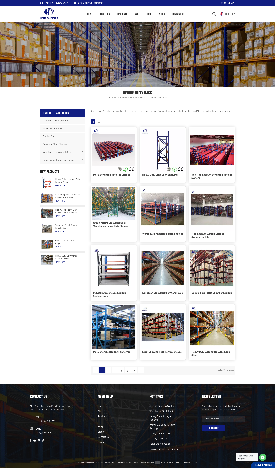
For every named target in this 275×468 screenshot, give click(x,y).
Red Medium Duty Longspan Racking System (211, 176)
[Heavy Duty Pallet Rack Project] (47, 244)
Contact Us (178, 14)
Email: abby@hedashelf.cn (90, 3)
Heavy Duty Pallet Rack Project (66, 242)
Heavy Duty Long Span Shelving (160, 174)
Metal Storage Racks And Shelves (111, 352)
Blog (149, 14)
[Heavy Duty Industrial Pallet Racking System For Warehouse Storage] (47, 183)
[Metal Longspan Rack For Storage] (113, 150)
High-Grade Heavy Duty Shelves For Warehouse (66, 211)
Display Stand (49, 136)
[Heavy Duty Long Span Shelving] (163, 150)
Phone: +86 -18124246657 (56, 3)
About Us (105, 14)
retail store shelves (159, 443)
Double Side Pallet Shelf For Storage (211, 293)
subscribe (214, 428)
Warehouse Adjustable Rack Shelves (162, 233)
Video (162, 14)
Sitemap (186, 463)
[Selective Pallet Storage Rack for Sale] (47, 229)
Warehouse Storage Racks (132, 98)
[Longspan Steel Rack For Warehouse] (163, 268)
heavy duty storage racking (160, 418)
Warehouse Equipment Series (57, 152)
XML (178, 463)
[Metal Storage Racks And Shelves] (113, 327)
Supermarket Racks (52, 128)
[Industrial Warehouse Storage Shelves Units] (113, 268)
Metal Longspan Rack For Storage (111, 174)
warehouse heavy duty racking (162, 427)
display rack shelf (159, 438)
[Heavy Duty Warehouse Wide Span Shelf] (212, 327)
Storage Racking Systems (162, 406)
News (101, 442)
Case (137, 14)
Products (122, 14)
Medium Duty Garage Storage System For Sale (207, 235)
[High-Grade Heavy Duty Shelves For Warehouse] (47, 214)
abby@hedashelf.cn (46, 432)
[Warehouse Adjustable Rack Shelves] (163, 209)
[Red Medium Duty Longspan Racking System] (212, 150)
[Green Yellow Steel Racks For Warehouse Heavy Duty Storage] (113, 203)
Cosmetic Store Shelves (55, 144)
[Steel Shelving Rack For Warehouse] (163, 327)
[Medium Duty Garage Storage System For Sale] (212, 209)
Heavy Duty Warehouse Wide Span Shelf (210, 353)
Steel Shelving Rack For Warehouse (162, 352)
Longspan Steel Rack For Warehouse (162, 293)
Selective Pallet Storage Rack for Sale (66, 226)
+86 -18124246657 (45, 421)
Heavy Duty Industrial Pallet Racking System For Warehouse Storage (68, 181)
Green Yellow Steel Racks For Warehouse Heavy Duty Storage (110, 224)
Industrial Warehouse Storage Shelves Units (109, 294)
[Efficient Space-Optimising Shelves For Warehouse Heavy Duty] (47, 198)
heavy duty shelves (160, 433)
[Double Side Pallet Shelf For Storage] (212, 268)
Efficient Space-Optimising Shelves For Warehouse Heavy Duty (67, 196)
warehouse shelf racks (161, 411)
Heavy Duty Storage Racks (163, 449)
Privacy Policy (167, 463)
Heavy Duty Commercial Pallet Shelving (66, 257)
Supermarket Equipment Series (58, 160)
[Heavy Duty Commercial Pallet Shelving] (47, 260)
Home (90, 14)
